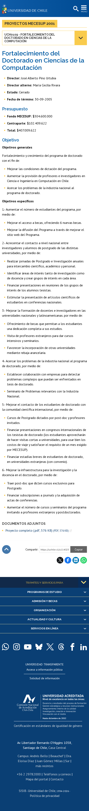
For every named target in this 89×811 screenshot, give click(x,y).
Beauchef (57, 756)
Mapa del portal (37, 779)
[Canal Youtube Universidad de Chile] (28, 647)
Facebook (68, 560)
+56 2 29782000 (29, 774)
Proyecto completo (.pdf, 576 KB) (37, 530)
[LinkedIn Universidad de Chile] (83, 647)
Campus (23, 756)
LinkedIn (75, 560)
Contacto (57, 779)
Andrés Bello (39, 756)
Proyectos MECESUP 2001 (30, 23)
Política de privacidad (44, 796)
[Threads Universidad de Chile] (61, 647)
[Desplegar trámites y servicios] (83, 582)
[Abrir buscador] (75, 8)
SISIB (22, 791)
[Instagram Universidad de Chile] (16, 647)
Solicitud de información (45, 678)
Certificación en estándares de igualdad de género (48, 726)
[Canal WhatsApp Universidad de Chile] (5, 647)
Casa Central (57, 748)
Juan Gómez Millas (50, 761)
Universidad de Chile (41, 791)
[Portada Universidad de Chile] (26, 8)
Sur (67, 761)
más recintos (44, 766)
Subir (6, 549)
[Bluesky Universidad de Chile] (39, 647)
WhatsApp (83, 560)
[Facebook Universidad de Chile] (72, 647)
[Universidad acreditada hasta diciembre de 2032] (51, 706)
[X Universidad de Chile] (50, 647)
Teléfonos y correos (57, 774)
